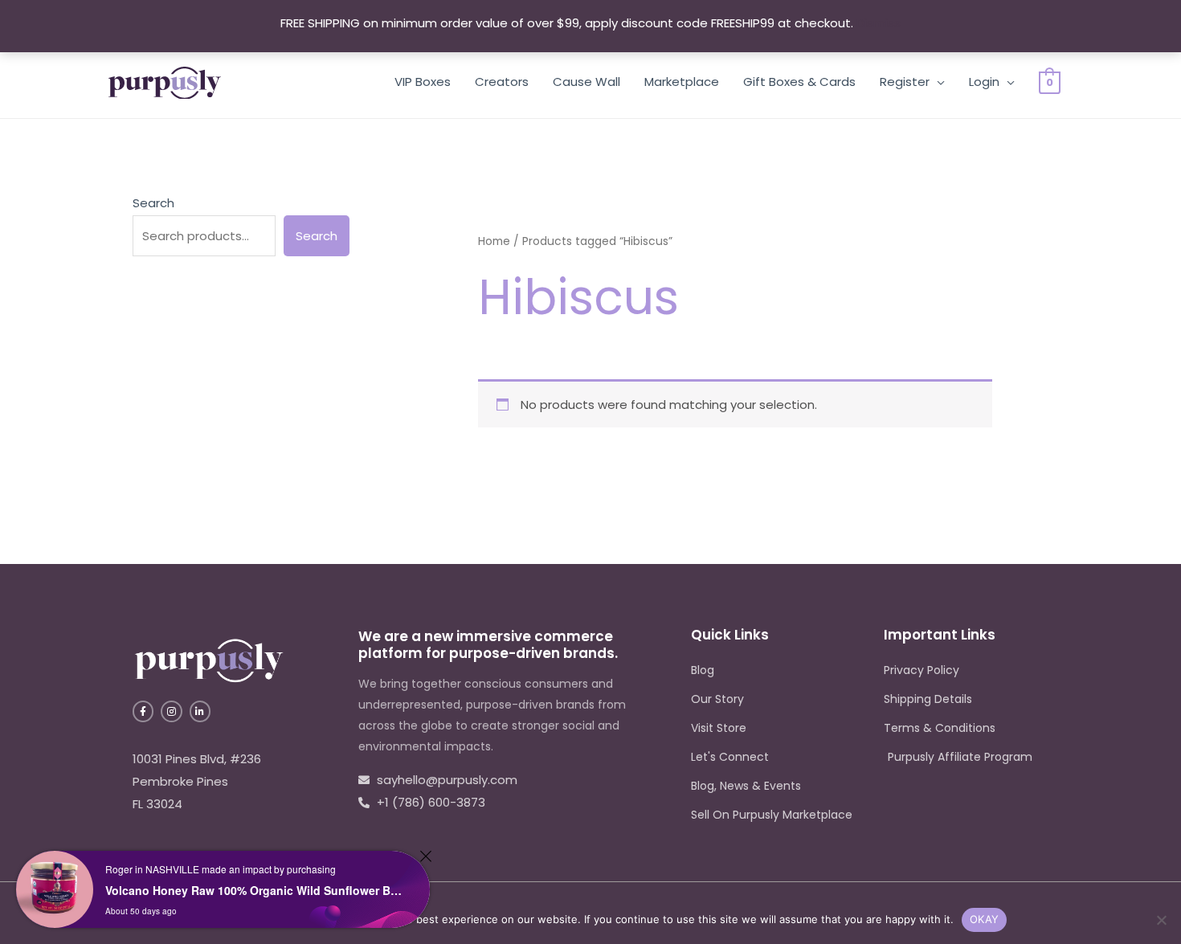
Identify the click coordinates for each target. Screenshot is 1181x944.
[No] (1161, 920)
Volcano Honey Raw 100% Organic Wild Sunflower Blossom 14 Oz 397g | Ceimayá (253, 890)
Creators (502, 81)
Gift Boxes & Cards (799, 81)
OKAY (984, 919)
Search (153, 202)
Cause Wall (586, 81)
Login (984, 81)
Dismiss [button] (878, 22)
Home (494, 241)
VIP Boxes (422, 81)
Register (905, 81)
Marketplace (681, 81)
